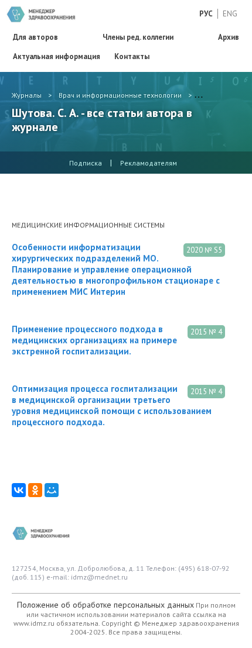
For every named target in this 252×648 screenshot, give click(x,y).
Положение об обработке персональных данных (105, 604)
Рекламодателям (148, 162)
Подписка (85, 162)
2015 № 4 (206, 332)
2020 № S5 (204, 250)
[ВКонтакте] (19, 490)
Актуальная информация (56, 56)
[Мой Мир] (52, 490)
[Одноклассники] (35, 490)
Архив (228, 37)
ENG (230, 14)
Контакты (131, 56)
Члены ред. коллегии (138, 37)
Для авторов (35, 37)
